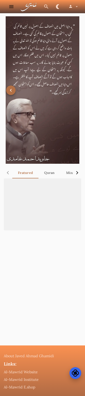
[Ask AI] (75, 373)
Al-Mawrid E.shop (19, 387)
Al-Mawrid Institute (21, 379)
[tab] (25, 172)
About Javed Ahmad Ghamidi (29, 355)
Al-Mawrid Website (21, 372)
